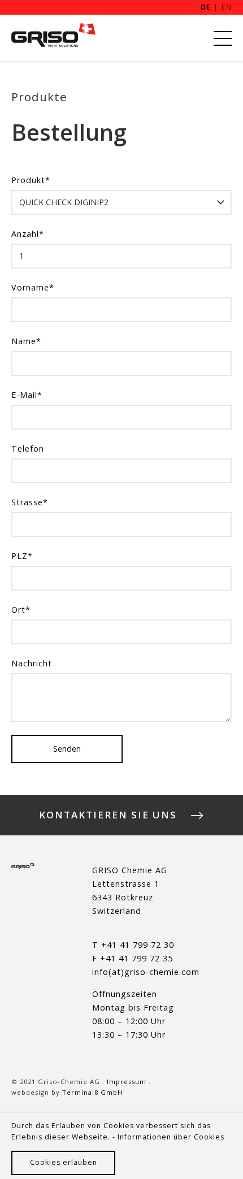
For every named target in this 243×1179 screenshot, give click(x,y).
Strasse (29, 502)
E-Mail (26, 394)
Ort (21, 609)
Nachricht (31, 663)
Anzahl (27, 233)
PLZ (22, 556)
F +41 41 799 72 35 (132, 958)
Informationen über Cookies (171, 1137)
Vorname (32, 287)
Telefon (27, 448)
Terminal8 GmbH (92, 1092)
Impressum (126, 1081)
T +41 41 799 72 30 (133, 944)
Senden (67, 748)
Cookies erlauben (63, 1162)
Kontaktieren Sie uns (108, 815)
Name (26, 341)
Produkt (30, 180)
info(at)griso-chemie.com (145, 971)
